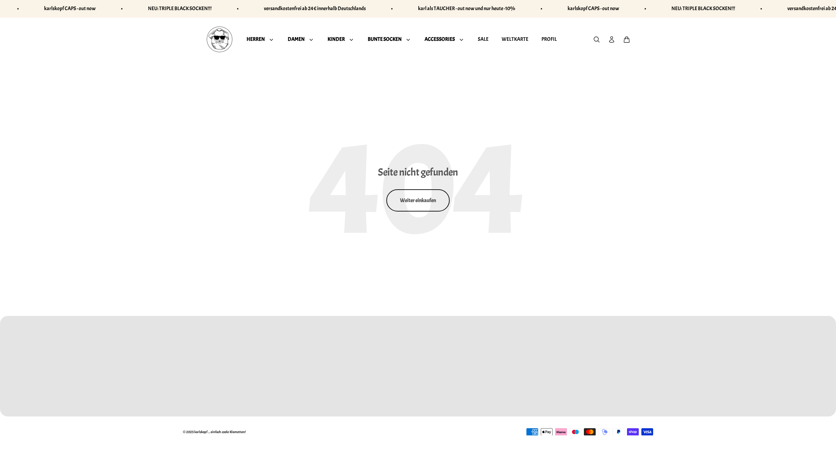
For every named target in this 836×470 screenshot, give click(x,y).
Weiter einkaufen (418, 200)
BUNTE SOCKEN (385, 39)
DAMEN (296, 39)
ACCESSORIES (440, 39)
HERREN (256, 39)
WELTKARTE (515, 39)
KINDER (336, 39)
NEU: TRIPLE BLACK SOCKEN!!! (180, 8)
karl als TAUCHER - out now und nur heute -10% (466, 8)
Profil (549, 39)
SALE (483, 39)
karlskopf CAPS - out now (70, 8)
